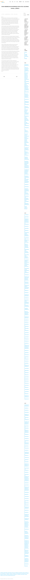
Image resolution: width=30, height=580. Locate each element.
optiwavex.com (26, 551)
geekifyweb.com (26, 422)
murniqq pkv (11, 573)
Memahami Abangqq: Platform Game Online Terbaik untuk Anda (26, 26)
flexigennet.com (26, 305)
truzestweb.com (26, 555)
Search (24, 13)
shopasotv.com (26, 188)
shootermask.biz (26, 162)
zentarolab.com (26, 558)
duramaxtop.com (26, 294)
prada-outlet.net (26, 64)
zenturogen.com (26, 537)
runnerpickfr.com (26, 68)
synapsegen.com (26, 542)
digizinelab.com (26, 477)
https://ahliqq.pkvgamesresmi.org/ (11, 575)
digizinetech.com (26, 365)
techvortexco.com (26, 421)
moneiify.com (26, 251)
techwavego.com (26, 478)
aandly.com (25, 207)
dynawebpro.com (26, 541)
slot (14, 572)
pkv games (25, 54)
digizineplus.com (26, 514)
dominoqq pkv (3, 573)
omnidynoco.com (26, 552)
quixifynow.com (26, 521)
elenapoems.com (26, 287)
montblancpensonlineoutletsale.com (26, 114)
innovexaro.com (26, 515)
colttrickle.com (26, 67)
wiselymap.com (26, 88)
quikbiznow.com (26, 559)
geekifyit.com (26, 256)
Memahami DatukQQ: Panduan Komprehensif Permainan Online (26, 32)
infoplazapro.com (26, 346)
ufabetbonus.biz (26, 203)
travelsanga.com (26, 189)
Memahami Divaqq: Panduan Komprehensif (26, 20)
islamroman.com (26, 99)
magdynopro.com (26, 345)
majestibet (1, 575)
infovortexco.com (26, 476)
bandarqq (8, 573)
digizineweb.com (26, 442)
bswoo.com (25, 208)
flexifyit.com (25, 531)
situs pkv (26, 574)
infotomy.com (26, 311)
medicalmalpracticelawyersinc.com (26, 182)
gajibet (6, 575)
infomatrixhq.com (26, 452)
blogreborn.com (26, 86)
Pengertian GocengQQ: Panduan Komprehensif (26, 38)
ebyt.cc (25, 124)
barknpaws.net (26, 245)
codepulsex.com (26, 479)
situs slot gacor (26, 56)
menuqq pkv (1, 572)
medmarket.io (26, 308)
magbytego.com (26, 431)
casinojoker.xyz (26, 170)
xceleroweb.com (26, 560)
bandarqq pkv (17, 572)
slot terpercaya (21, 572)
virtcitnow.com (26, 87)
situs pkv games (5, 572)
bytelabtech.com (26, 414)
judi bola (26, 572)
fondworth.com (26, 234)
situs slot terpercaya (18, 573)
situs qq (13, 572)
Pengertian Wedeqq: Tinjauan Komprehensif (26, 43)
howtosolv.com (26, 148)
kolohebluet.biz (26, 161)
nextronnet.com (26, 535)
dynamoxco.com (26, 536)
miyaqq (4, 575)
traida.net (25, 144)
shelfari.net (25, 164)
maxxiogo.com (26, 532)
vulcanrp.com (26, 109)
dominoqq (25, 58)
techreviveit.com (26, 347)
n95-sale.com (26, 85)
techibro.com (26, 106)
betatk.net (25, 206)
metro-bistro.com (26, 147)
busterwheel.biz (26, 163)
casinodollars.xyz (26, 169)
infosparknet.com (26, 518)
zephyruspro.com (26, 522)
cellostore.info (26, 246)
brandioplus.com (26, 540)
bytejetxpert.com (26, 395)
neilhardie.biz (26, 158)
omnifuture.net (26, 69)
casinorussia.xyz (26, 165)
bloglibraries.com (26, 276)
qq (24, 53)
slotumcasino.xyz (26, 166)
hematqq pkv (14, 573)
